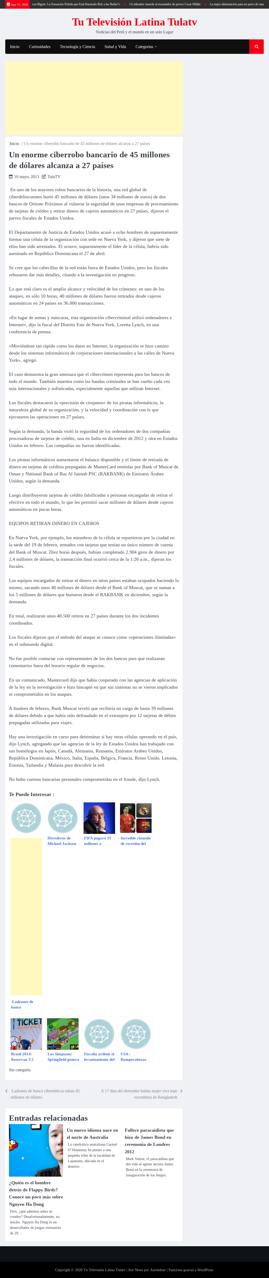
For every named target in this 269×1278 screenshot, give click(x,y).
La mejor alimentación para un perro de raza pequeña (230, 4)
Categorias (144, 46)
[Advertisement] (94, 98)
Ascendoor (158, 1270)
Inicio (14, 46)
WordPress (205, 1270)
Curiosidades (39, 46)
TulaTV (54, 176)
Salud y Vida (115, 46)
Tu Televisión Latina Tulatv (134, 22)
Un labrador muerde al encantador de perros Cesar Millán (153, 4)
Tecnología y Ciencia (77, 46)
